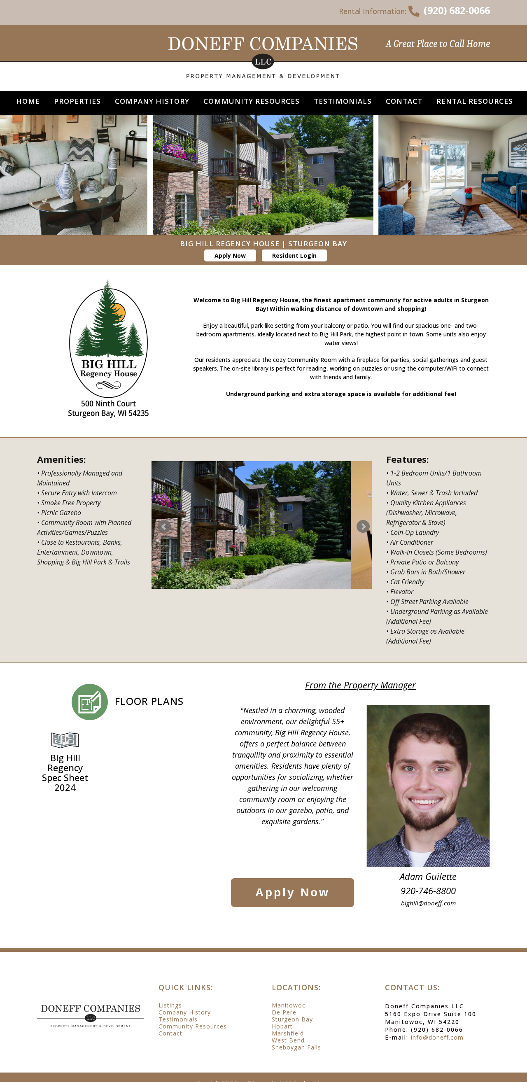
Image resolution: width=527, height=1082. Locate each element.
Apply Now (230, 255)
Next (363, 526)
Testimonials (178, 1019)
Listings (170, 1005)
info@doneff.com (437, 1037)
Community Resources (193, 1026)
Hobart (282, 1026)
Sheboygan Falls (296, 1047)
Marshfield (288, 1033)
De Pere (284, 1012)
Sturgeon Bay (292, 1019)
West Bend (288, 1040)
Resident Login (294, 255)
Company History (185, 1012)
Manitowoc (288, 1005)
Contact (170, 1033)
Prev (164, 526)
